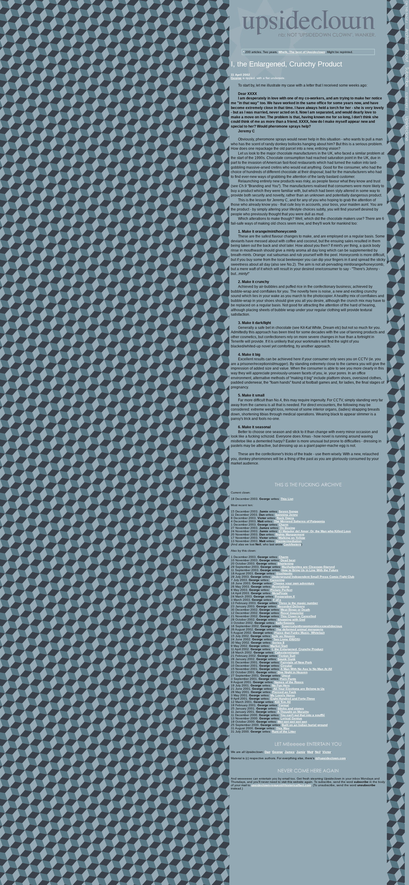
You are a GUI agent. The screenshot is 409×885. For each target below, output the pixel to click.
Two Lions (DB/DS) (286, 639)
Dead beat (288, 560)
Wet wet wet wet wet (292, 721)
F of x (277, 599)
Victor (326, 752)
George (236, 78)
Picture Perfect (281, 589)
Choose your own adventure (293, 583)
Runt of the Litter (284, 731)
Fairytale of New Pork (296, 662)
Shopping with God (291, 619)
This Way (283, 728)
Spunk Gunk (287, 659)
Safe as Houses (283, 636)
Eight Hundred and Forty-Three (292, 698)
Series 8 (278, 642)
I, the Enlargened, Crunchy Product (297, 649)
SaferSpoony (285, 622)
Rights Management (289, 534)
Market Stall (279, 646)
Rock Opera (285, 518)
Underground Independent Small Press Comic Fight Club (313, 576)
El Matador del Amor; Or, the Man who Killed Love (315, 531)
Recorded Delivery (291, 606)
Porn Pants (288, 678)
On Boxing (287, 528)
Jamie (300, 752)
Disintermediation (289, 541)
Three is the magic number (298, 603)
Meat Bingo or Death (295, 609)
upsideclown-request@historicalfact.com (281, 785)
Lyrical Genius (291, 718)
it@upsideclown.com (330, 758)
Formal (284, 705)
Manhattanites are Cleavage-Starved (308, 566)
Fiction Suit (287, 655)
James (290, 752)
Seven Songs (288, 511)
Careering (277, 580)
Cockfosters (292, 544)
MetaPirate (280, 593)
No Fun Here (281, 685)
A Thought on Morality (293, 711)
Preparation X (285, 596)
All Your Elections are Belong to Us (299, 688)
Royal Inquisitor (292, 613)
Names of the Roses (289, 682)
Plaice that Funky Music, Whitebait (299, 632)
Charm (283, 524)
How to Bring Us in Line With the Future (309, 570)
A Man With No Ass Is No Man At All (306, 669)
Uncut (286, 675)
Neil (318, 752)
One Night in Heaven (292, 672)
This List (287, 498)
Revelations (281, 586)
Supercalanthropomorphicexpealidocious (312, 626)
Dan (267, 752)
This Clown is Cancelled (298, 616)
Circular (286, 665)
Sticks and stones (291, 708)
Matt (310, 752)
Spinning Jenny (286, 514)
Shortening (285, 563)
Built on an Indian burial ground (305, 725)
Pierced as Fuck (284, 692)
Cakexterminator (287, 652)
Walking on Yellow (291, 537)
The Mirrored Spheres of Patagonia (299, 521)
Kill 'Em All (283, 702)
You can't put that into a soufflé (302, 715)
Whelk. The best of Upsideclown (301, 52)
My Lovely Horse (282, 695)
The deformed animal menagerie (299, 629)
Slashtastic (284, 573)
